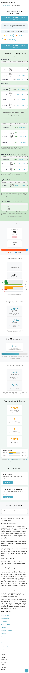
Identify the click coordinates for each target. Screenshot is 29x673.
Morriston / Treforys (6, 630)
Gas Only (19, 35)
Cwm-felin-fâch (5, 624)
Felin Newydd (5, 643)
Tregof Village (5, 646)
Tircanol (3, 627)
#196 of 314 (10, 459)
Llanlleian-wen (5, 618)
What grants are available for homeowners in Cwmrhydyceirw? (15, 511)
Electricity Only (8, 35)
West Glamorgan (5, 5)
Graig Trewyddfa (5, 649)
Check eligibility (8, 482)
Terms (3, 664)
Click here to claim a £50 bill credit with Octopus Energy (15, 18)
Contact (3, 667)
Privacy (3, 662)
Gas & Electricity (9, 39)
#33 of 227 (19, 459)
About (3, 654)
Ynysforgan (4, 621)
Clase (2, 636)
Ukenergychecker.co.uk (9, 2)
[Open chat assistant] (26, 670)
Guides (3, 657)
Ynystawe (4, 633)
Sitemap (3, 669)
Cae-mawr (4, 640)
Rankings (4, 659)
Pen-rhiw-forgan (5, 615)
